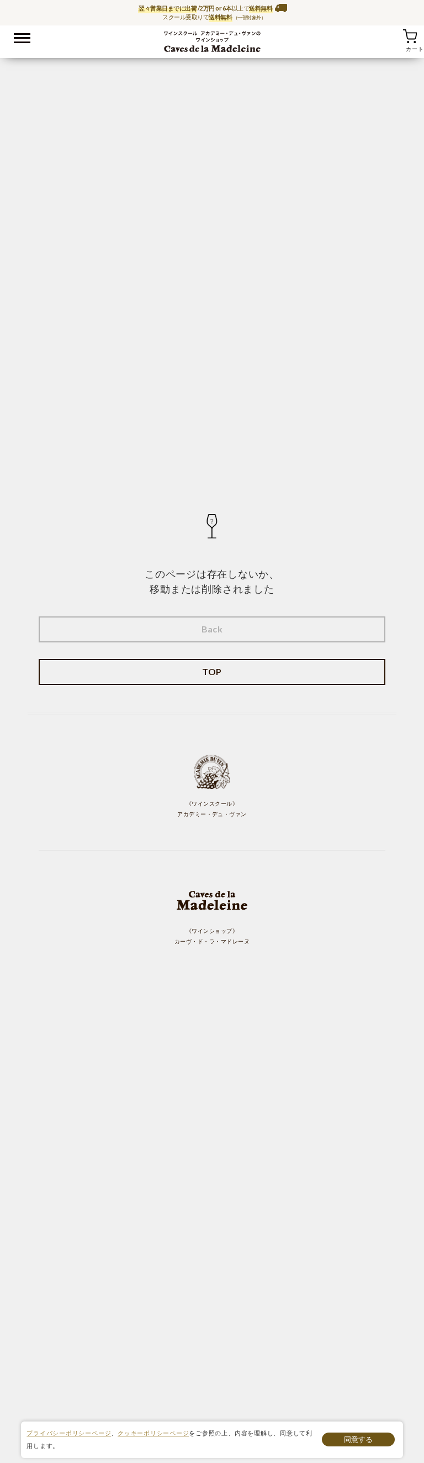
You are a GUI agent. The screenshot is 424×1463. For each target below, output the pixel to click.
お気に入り (395, 36)
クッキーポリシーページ (153, 1432)
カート (409, 36)
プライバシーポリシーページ (68, 1432)
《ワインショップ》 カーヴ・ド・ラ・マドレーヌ (212, 936)
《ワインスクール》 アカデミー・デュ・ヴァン (212, 809)
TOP (211, 671)
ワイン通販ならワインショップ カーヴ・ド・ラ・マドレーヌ (212, 39)
